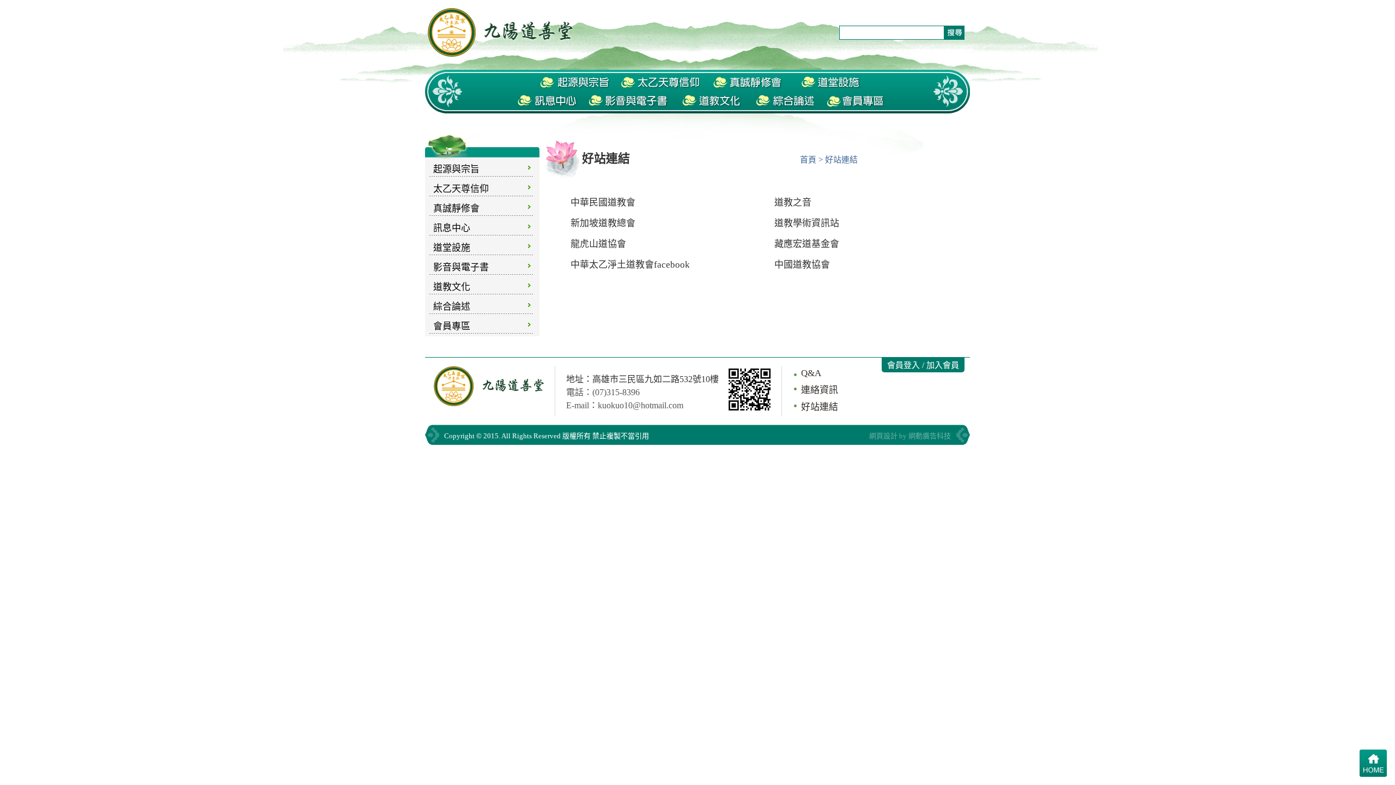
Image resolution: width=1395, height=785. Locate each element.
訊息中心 (451, 228)
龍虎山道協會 (598, 244)
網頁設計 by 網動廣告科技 (910, 436)
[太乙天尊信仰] (660, 82)
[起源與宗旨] (575, 82)
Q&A (811, 373)
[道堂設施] (831, 82)
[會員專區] (856, 101)
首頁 (808, 159)
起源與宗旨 (456, 169)
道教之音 (792, 202)
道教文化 (451, 287)
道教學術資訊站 (806, 223)
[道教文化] (712, 101)
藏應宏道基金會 (806, 244)
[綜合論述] (784, 101)
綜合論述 (451, 306)
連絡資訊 (819, 390)
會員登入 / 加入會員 (923, 365)
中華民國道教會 (603, 202)
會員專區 (451, 326)
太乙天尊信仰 (461, 189)
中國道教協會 (802, 264)
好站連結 (819, 407)
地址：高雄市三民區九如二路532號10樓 (642, 379)
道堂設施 (451, 248)
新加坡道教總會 (603, 223)
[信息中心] (548, 101)
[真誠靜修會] (748, 82)
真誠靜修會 (456, 208)
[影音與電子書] (630, 101)
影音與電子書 (461, 267)
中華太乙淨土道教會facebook (630, 264)
